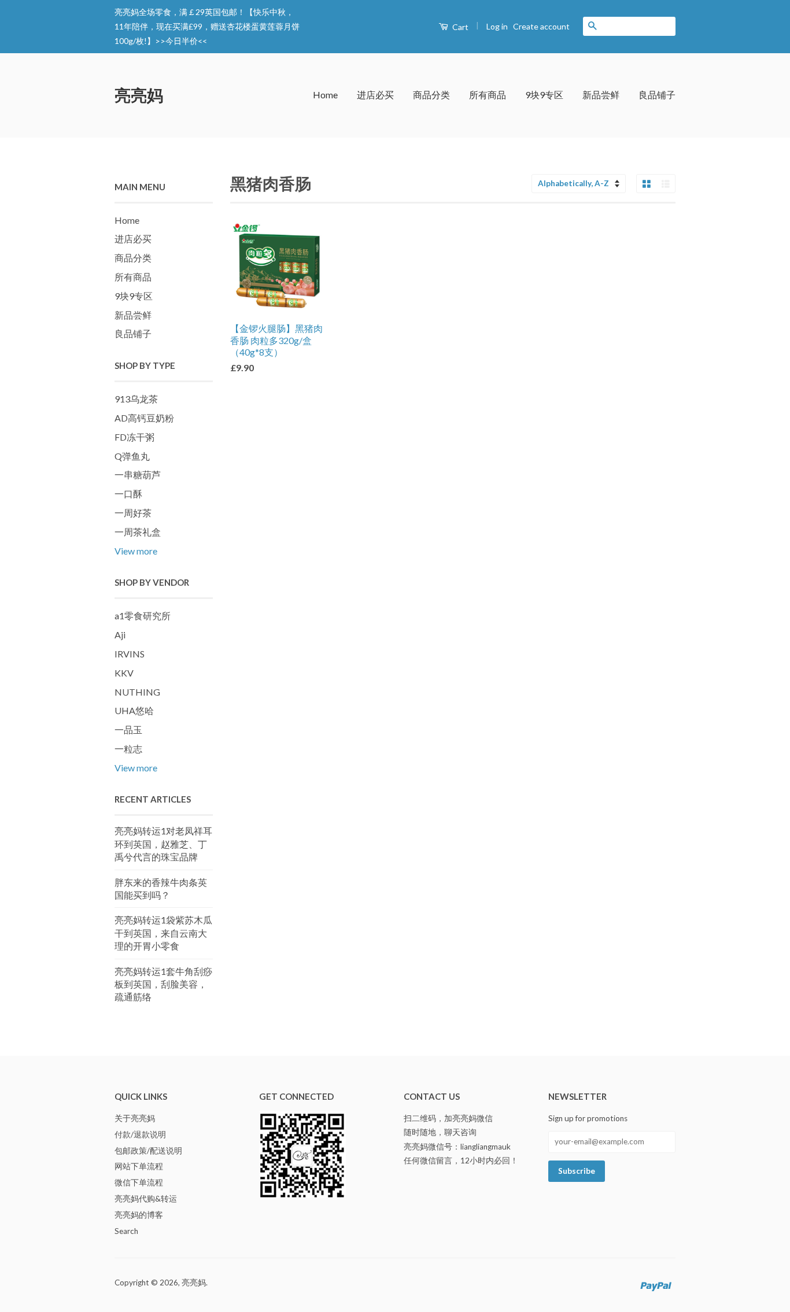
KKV (124, 672)
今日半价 (181, 41)
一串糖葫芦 (138, 474)
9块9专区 (544, 94)
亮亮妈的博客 (139, 1214)
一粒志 (128, 748)
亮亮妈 (139, 95)
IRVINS (130, 653)
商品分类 (431, 94)
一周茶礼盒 (138, 531)
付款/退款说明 (140, 1134)
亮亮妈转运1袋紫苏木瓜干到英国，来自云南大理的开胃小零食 (163, 932)
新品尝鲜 (600, 94)
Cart (459, 27)
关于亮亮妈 (135, 1118)
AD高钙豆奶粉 (144, 417)
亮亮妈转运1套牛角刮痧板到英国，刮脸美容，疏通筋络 (163, 984)
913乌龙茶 (136, 398)
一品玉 (128, 729)
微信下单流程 (139, 1182)
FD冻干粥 (134, 436)
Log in (497, 26)
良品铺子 (656, 94)
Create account (541, 26)
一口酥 (128, 493)
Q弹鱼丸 (132, 455)
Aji (120, 634)
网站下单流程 (139, 1166)
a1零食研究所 (143, 615)
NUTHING (137, 691)
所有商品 (487, 94)
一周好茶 (133, 512)
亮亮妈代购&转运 (146, 1198)
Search (126, 1231)
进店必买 (375, 94)
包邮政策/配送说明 (148, 1150)
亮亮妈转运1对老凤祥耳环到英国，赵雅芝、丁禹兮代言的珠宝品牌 (163, 843)
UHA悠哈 (134, 710)
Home (325, 94)
